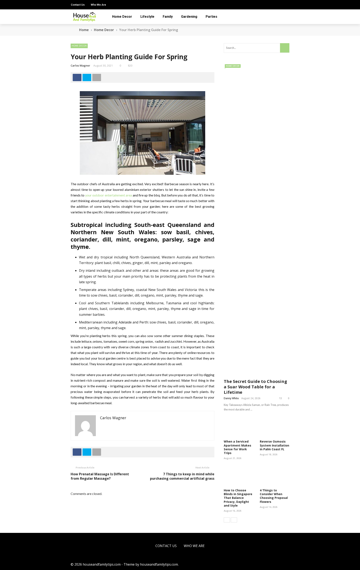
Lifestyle (147, 17)
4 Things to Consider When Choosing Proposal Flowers (274, 496)
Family (168, 17)
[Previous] (227, 519)
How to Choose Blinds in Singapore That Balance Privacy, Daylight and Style (238, 497)
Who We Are (98, 4)
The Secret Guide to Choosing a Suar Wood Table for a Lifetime (255, 387)
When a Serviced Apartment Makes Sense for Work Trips (237, 447)
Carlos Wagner (80, 65)
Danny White (231, 398)
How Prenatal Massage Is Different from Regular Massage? (100, 476)
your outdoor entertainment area (108, 195)
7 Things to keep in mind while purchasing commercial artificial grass (182, 476)
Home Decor (122, 17)
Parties (211, 17)
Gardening (189, 17)
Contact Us (78, 4)
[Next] (234, 519)
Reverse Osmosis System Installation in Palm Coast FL (274, 445)
